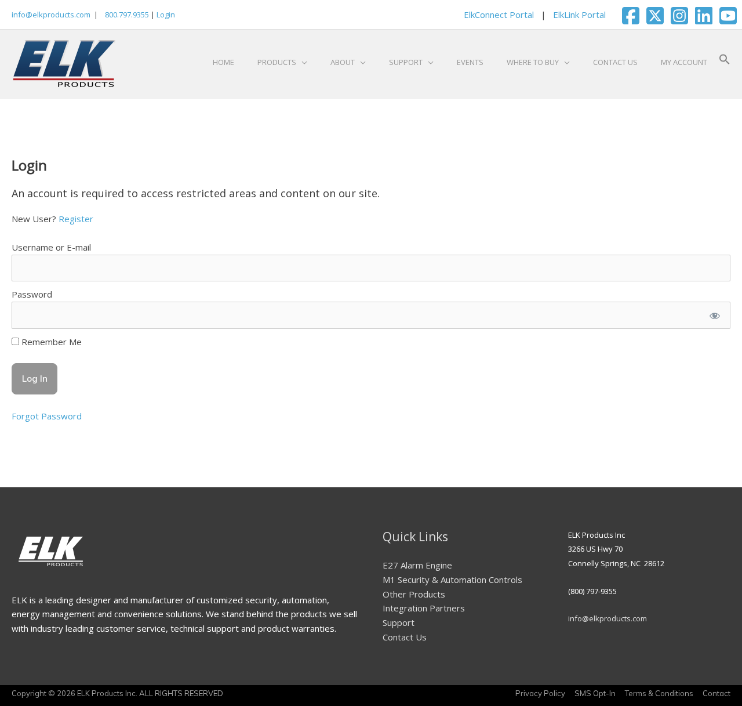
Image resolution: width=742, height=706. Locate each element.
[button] (724, 62)
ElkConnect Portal (499, 14)
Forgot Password (47, 416)
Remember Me (50, 341)
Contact (716, 693)
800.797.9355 (126, 14)
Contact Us (405, 637)
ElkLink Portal (579, 14)
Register (76, 219)
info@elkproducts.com (51, 14)
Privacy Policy (540, 693)
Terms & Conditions (659, 693)
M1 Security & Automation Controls (452, 579)
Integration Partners (424, 608)
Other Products (414, 594)
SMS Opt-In (595, 693)
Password (32, 294)
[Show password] (714, 315)
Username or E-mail (51, 247)
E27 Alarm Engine (417, 565)
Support (398, 622)
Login (166, 14)
